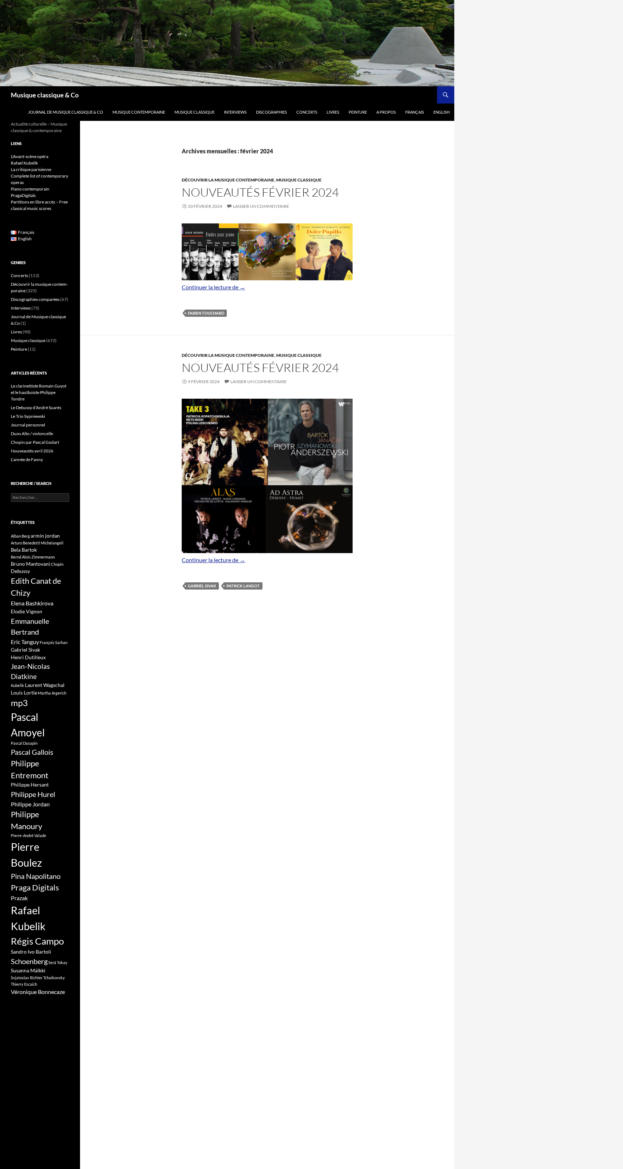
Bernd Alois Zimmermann (33, 557)
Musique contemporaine (138, 112)
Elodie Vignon (26, 611)
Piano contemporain (30, 189)
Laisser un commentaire (261, 206)
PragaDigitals (23, 195)
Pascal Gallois (32, 752)
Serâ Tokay (57, 962)
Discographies (271, 112)
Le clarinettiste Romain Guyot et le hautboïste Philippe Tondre (38, 392)
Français (414, 112)
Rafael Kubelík (24, 163)
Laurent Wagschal (45, 685)
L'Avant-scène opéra (29, 156)
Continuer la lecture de (213, 287)
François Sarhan (53, 642)
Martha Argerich (52, 693)
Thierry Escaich (24, 984)
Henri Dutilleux (28, 657)
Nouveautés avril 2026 (32, 451)
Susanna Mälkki (28, 970)
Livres (333, 112)
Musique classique (194, 112)
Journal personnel (28, 425)
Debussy (20, 571)
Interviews (235, 112)
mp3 (19, 703)
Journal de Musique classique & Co (65, 112)
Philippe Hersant (30, 784)
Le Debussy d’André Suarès (36, 407)
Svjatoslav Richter (27, 977)
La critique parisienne (31, 169)
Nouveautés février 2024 (260, 192)
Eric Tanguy (25, 641)
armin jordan (45, 536)
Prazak (19, 898)
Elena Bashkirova (32, 603)
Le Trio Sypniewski (28, 416)
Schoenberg (29, 961)
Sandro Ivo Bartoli (31, 952)
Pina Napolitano (36, 876)
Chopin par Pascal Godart (35, 442)
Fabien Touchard (206, 313)
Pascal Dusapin (24, 743)
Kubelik (17, 685)
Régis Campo (37, 941)
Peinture (358, 112)
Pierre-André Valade (28, 835)
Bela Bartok (24, 550)
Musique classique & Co (45, 95)
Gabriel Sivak (202, 585)
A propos (386, 112)
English (441, 112)
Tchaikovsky (54, 977)
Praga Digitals (35, 887)
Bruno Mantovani (30, 564)
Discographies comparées (35, 299)
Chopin (57, 564)
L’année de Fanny (27, 459)
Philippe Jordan (30, 804)
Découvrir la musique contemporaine (228, 180)
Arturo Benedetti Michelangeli (37, 542)
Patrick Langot (243, 585)
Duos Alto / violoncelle (32, 433)
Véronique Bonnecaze (38, 991)
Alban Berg (20, 536)
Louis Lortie (24, 692)
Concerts (306, 112)
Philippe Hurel (33, 794)
